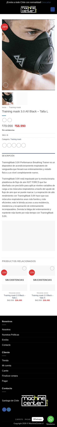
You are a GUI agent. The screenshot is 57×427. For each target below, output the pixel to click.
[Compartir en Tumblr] (23, 145)
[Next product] (4, 120)
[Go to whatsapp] (50, 419)
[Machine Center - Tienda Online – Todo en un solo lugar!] (28, 9)
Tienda (5, 360)
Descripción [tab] (8, 156)
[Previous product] (10, 120)
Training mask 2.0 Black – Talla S (42, 296)
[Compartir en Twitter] (14, 145)
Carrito (5, 371)
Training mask (15, 107)
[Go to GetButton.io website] (50, 424)
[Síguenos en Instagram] (9, 409)
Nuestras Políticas (10, 335)
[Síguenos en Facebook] (4, 409)
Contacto (6, 345)
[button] (3, 9)
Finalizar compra (10, 376)
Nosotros (6, 329)
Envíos (5, 340)
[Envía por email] (19, 145)
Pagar (5, 381)
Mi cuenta (6, 365)
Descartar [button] (46, 2)
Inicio (4, 107)
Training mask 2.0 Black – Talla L (14, 296)
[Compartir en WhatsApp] (4, 145)
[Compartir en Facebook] (9, 145)
